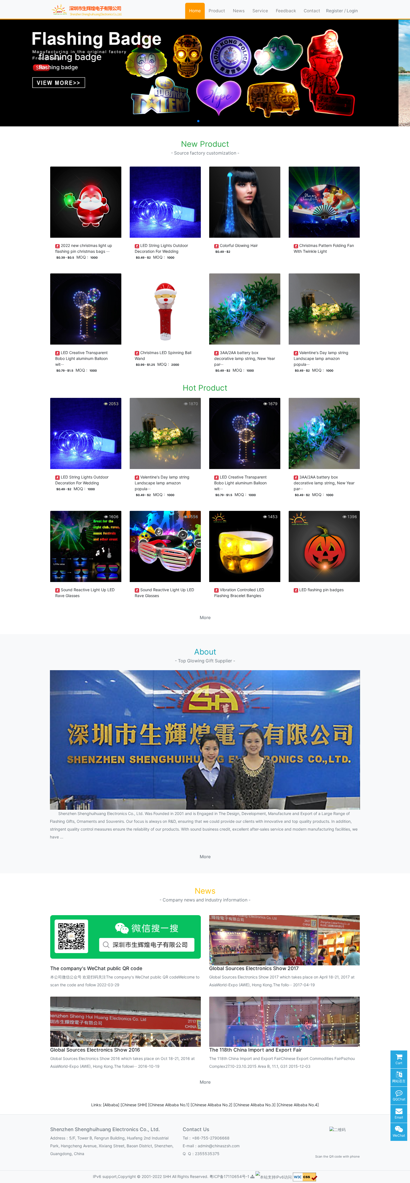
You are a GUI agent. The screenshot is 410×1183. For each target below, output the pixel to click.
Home (195, 10)
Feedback (286, 10)
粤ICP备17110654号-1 (229, 1176)
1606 (113, 516)
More (205, 617)
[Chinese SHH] (134, 1104)
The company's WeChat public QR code (96, 968)
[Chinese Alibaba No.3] (255, 1104)
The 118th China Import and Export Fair (255, 1050)
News (239, 10)
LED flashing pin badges (321, 589)
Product (217, 10)
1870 (193, 403)
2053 (113, 403)
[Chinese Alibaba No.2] (211, 1104)
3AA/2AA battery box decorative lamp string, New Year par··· (244, 358)
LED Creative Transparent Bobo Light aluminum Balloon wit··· (81, 358)
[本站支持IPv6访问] (273, 1176)
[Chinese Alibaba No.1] (169, 1104)
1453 (272, 516)
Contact (312, 10)
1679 (272, 403)
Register (334, 10)
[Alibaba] (111, 1104)
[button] (189, 121)
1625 (352, 403)
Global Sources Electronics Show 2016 (95, 1050)
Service (260, 10)
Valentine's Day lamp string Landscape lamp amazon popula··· (321, 358)
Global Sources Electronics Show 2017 (254, 968)
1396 (351, 516)
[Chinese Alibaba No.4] (298, 1104)
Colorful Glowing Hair (239, 245)
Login (352, 10)
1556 (192, 516)
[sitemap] (252, 1176)
